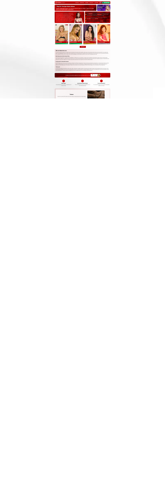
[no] (99, 3)
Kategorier (96, 2)
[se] (100, 3)
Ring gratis (91, 2)
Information (82, 2)
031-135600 (88, 18)
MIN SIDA (66, 43)
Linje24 (77, 327)
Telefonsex (78, 405)
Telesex (83, 346)
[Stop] (61, 42)
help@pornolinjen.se (94, 488)
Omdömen (86, 2)
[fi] (100, 2)
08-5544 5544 (66, 13)
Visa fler (83, 46)
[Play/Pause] (60, 42)
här (103, 85)
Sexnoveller (79, 356)
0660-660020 (89, 488)
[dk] (99, 2)
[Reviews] (82, 75)
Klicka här (96, 18)
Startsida (77, 2)
